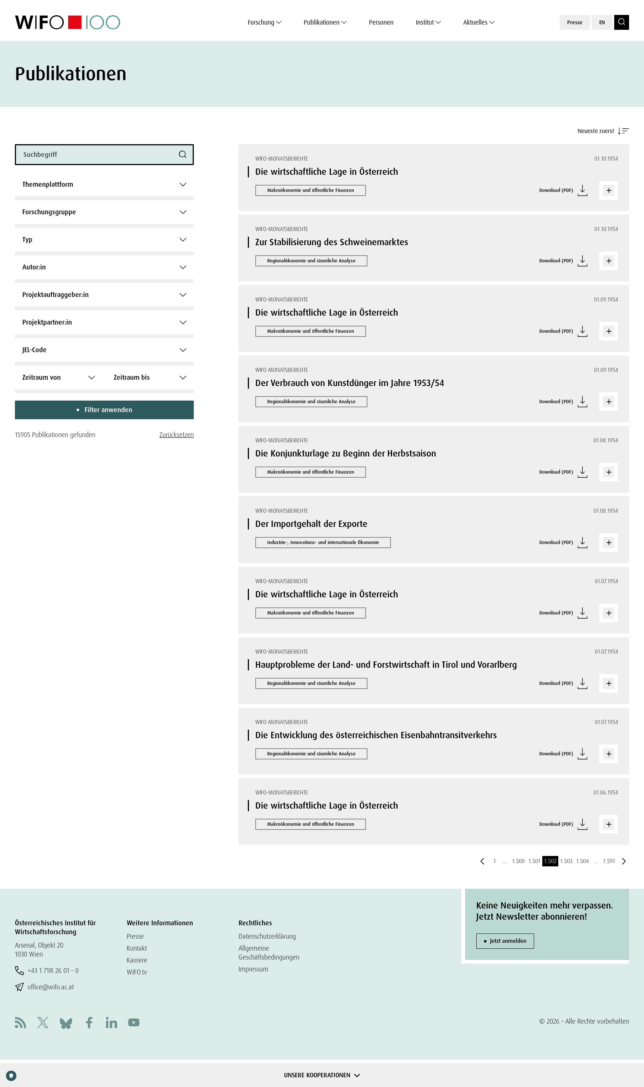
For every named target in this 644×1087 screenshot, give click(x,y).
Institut (425, 22)
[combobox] (104, 184)
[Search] (621, 22)
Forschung (261, 22)
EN (602, 22)
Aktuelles (475, 22)
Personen (381, 22)
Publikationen (322, 22)
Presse (575, 22)
